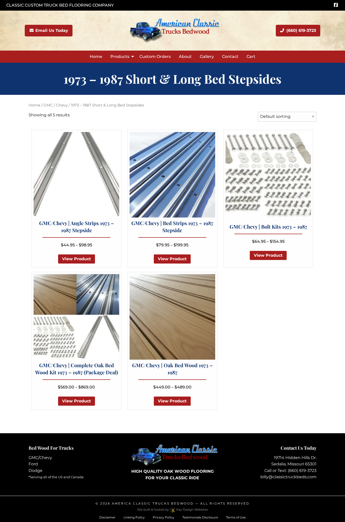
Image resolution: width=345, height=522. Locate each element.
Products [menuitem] (119, 56)
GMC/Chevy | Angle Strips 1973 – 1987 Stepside (76, 226)
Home (34, 105)
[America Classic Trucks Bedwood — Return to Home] (172, 30)
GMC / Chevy (55, 105)
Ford (33, 464)
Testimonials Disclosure (200, 517)
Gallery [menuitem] (207, 56)
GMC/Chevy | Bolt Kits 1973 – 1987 (268, 226)
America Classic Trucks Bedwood (153, 503)
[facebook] (336, 5)
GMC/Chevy (40, 457)
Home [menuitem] (96, 56)
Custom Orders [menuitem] (155, 56)
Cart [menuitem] (251, 56)
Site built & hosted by (172, 509)
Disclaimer (107, 517)
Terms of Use (236, 517)
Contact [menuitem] (230, 56)
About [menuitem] (185, 56)
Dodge (35, 470)
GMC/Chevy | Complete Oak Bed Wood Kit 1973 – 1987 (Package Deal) (76, 369)
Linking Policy (134, 517)
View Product (76, 258)
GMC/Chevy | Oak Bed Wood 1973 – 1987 (172, 369)
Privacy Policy (163, 517)
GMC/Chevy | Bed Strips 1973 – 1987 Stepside (172, 226)
